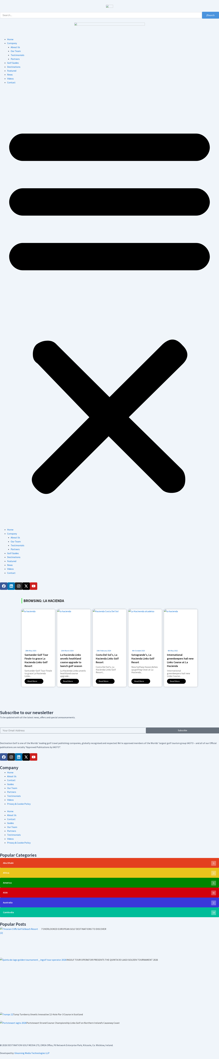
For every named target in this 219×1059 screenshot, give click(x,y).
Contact (11, 82)
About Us (15, 47)
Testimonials (17, 55)
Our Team (16, 51)
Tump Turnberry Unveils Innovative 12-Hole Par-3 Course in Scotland (48, 1014)
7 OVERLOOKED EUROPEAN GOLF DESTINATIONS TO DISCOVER (73, 928)
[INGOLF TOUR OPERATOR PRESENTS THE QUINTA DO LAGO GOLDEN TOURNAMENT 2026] (33, 985)
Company (12, 43)
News (10, 74)
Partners (15, 58)
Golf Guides (13, 62)
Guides (10, 784)
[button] (109, 308)
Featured (11, 70)
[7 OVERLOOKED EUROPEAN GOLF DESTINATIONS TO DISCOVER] (20, 942)
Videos (10, 78)
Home (10, 39)
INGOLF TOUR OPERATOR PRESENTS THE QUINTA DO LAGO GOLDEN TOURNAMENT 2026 (112, 959)
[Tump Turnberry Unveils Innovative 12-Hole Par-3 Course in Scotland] (6, 1016)
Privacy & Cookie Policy (19, 803)
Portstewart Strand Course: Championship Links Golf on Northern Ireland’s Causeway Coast (73, 1022)
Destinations (13, 66)
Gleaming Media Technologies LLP (31, 1053)
